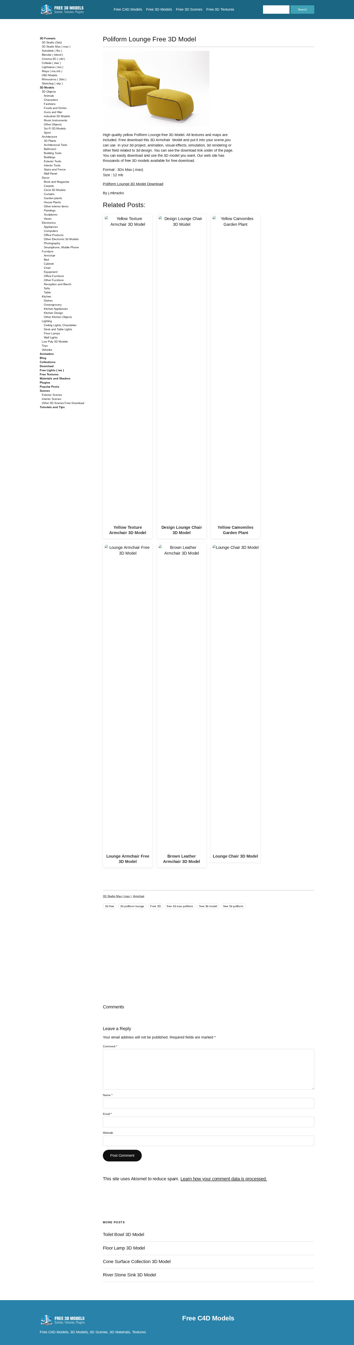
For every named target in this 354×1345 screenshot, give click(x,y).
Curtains (49, 194)
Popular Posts (49, 386)
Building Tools (52, 153)
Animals (49, 95)
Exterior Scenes (52, 394)
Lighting (47, 321)
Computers (51, 231)
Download (47, 366)
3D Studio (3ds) (52, 42)
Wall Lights (51, 337)
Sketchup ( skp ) (52, 83)
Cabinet (49, 263)
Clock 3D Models (55, 190)
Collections (48, 362)
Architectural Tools (55, 144)
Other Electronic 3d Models (61, 239)
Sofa (47, 288)
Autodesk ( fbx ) (52, 50)
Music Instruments (55, 120)
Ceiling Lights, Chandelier (60, 325)
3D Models (47, 87)
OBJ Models (49, 75)
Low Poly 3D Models (55, 341)
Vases (48, 218)
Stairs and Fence (55, 169)
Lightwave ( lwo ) (52, 67)
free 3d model (208, 906)
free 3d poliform (233, 906)
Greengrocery (53, 304)
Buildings (49, 157)
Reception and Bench (57, 284)
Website (108, 1132)
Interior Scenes (51, 399)
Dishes (48, 300)
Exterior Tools (52, 161)
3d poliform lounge (132, 906)
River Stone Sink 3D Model (129, 1274)
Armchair (49, 255)
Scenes (45, 390)
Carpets (49, 185)
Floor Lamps (52, 333)
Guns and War (53, 112)
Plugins (45, 382)
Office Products (54, 235)
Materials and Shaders (55, 378)
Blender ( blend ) (52, 54)
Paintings (50, 210)
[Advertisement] (280, 80)
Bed (46, 259)
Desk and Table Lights (58, 329)
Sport (47, 132)
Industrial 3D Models (57, 116)
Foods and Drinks (55, 108)
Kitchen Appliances (56, 308)
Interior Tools (52, 165)
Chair (47, 267)
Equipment (51, 272)
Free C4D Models (208, 1318)
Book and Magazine (56, 181)
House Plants (52, 202)
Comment (110, 1046)
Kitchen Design (53, 312)
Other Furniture (54, 280)
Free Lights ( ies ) (52, 370)
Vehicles (47, 349)
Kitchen (46, 296)
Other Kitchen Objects (58, 317)
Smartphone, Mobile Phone (61, 247)
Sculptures (50, 214)
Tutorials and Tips (52, 407)
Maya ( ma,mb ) (52, 71)
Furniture (47, 251)
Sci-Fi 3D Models (55, 128)
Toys (45, 345)
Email (107, 1114)
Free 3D (155, 906)
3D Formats (48, 38)
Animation (47, 353)
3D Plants (50, 140)
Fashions (50, 104)
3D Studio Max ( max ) (56, 46)
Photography (52, 243)
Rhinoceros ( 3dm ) (54, 79)
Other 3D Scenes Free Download (63, 403)
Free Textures (49, 374)
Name (107, 1095)
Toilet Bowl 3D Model (123, 1234)
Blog (43, 358)
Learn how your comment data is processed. (223, 1178)
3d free (109, 906)
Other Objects (53, 124)
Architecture (49, 136)
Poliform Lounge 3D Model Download (133, 184)
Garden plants (53, 198)
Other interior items (56, 206)
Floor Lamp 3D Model (124, 1248)
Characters (51, 99)
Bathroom (50, 149)
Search (302, 9)
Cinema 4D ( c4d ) (53, 58)
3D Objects (49, 91)
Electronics (49, 222)
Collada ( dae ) (51, 63)
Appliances (51, 226)
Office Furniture (54, 276)
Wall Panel (50, 173)
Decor (46, 177)
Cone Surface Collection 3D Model (137, 1261)
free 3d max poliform (180, 906)
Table (47, 292)
